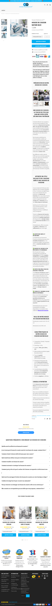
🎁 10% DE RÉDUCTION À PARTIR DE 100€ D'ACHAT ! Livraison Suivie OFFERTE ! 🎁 (26, 1)
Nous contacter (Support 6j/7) (4, 586)
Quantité (46, 33)
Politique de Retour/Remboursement (16, 588)
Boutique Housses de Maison (15, 576)
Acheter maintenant (40, 46)
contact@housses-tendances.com (5, 590)
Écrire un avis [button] (26, 432)
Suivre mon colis (5, 583)
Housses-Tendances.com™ (10, 604)
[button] (7, 527)
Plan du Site (14, 591)
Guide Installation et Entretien (5, 576)
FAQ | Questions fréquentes (5, 580)
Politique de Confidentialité (14, 584)
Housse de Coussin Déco (41, 415)
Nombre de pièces (35, 33)
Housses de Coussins (43, 310)
